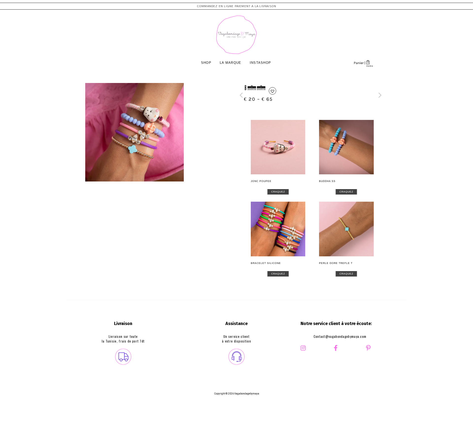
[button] (272, 91)
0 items (368, 65)
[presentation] (241, 95)
